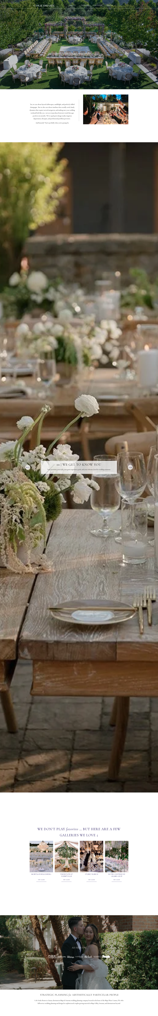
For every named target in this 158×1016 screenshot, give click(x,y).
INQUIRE (109, 5)
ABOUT (73, 5)
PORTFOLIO (97, 5)
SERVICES (85, 5)
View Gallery (41, 879)
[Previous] (27, 467)
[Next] (130, 467)
